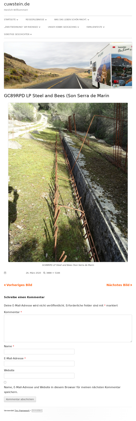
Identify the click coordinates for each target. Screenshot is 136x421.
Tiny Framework (22, 411)
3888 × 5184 (53, 273)
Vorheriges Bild (19, 285)
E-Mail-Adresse (15, 358)
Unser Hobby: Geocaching (62, 27)
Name (9, 346)
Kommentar (13, 312)
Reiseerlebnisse (35, 19)
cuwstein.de (17, 3)
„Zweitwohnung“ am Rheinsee (21, 27)
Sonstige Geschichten (16, 34)
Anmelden (37, 411)
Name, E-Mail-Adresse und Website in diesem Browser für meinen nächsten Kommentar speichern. (62, 390)
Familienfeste (94, 27)
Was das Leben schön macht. (70, 19)
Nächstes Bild (118, 285)
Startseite (10, 19)
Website (9, 370)
